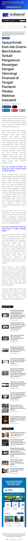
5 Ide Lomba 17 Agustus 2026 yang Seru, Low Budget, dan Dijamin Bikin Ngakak (17, 462)
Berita (7, 32)
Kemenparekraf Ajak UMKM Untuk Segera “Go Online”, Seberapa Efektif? (14, 229)
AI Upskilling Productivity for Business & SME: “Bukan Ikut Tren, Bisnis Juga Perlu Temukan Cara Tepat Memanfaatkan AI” (18, 326)
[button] (25, 27)
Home (3, 32)
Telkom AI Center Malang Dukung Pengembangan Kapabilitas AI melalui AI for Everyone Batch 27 (18, 349)
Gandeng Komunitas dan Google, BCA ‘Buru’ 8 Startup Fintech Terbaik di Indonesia (14, 168)
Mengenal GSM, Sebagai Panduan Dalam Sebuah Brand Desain (17, 470)
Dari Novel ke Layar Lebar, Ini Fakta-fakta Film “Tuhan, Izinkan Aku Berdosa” (18, 434)
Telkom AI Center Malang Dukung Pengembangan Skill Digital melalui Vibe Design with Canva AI (18, 384)
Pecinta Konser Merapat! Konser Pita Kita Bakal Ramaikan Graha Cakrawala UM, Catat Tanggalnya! (18, 442)
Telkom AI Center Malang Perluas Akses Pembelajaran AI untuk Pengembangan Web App (18, 361)
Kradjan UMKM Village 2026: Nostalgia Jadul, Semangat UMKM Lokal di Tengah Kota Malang (18, 419)
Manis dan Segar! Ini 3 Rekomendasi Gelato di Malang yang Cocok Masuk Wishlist (17, 407)
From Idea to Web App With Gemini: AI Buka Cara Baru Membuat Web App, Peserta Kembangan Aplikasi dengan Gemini (18, 395)
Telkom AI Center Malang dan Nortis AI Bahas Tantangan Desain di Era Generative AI (17, 338)
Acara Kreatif (6, 38)
